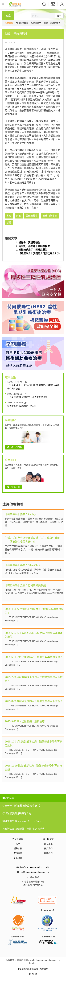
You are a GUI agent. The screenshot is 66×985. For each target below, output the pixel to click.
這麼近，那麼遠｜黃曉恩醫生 (34, 246)
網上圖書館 (48, 839)
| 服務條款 (33, 969)
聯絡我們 (48, 853)
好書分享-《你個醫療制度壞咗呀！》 (22, 805)
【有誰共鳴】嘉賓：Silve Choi (22, 565)
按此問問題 (16, 447)
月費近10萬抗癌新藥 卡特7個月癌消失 (23, 828)
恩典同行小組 (50, 215)
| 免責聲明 (43, 969)
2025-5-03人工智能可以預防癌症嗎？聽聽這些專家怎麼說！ (34, 635)
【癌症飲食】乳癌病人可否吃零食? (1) (39, 253)
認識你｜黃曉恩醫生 (29, 242)
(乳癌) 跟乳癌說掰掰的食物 (16, 813)
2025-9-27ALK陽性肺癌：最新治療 (25, 721)
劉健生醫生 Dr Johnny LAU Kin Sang (21, 821)
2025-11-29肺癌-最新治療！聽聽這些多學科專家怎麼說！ (33, 767)
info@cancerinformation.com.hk (35, 867)
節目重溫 (48, 843)
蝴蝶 (9, 222)
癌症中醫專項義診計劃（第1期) (21, 406)
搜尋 (59, 15)
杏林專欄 (9, 23)
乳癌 (9, 215)
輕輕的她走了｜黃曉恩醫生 (33, 249)
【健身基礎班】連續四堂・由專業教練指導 (27, 397)
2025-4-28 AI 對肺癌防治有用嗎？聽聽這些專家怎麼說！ (34, 611)
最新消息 (18, 858)
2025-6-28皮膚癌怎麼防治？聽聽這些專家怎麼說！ (34, 657)
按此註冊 (15, 487)
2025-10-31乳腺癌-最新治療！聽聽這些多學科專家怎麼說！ (33, 743)
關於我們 (48, 848)
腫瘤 (18, 215)
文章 (18, 843)
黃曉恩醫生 (32, 215)
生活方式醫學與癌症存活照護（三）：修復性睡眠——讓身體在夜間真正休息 (32, 539)
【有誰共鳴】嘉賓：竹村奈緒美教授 (25, 585)
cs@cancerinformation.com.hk (35, 872)
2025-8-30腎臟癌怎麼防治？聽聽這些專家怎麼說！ (34, 701)
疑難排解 (18, 848)
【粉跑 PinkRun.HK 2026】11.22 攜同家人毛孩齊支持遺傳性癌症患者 (33, 387)
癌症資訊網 (17, 839)
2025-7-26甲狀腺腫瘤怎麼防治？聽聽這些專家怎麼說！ (34, 679)
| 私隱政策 (23, 969)
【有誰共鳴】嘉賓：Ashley (20, 514)
